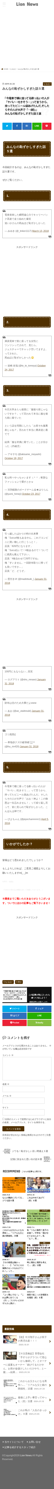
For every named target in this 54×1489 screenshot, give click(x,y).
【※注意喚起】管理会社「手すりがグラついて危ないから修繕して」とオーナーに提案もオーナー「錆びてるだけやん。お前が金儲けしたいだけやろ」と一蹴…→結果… (25, 1363)
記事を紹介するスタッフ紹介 (20, 1447)
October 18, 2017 (14, 458)
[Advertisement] (27, 39)
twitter (11, 881)
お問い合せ (35, 1441)
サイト (5, 1107)
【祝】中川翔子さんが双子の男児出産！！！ (32, 1341)
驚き (20, 982)
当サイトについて (14, 1441)
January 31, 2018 (29, 746)
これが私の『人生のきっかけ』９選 (32, 1412)
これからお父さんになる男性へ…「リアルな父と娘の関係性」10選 (32, 1385)
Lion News (27, 4)
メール (6, 1096)
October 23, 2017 (31, 494)
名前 (5, 1084)
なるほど (9, 982)
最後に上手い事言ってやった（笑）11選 (32, 1399)
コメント (8, 1055)
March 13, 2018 (40, 231)
